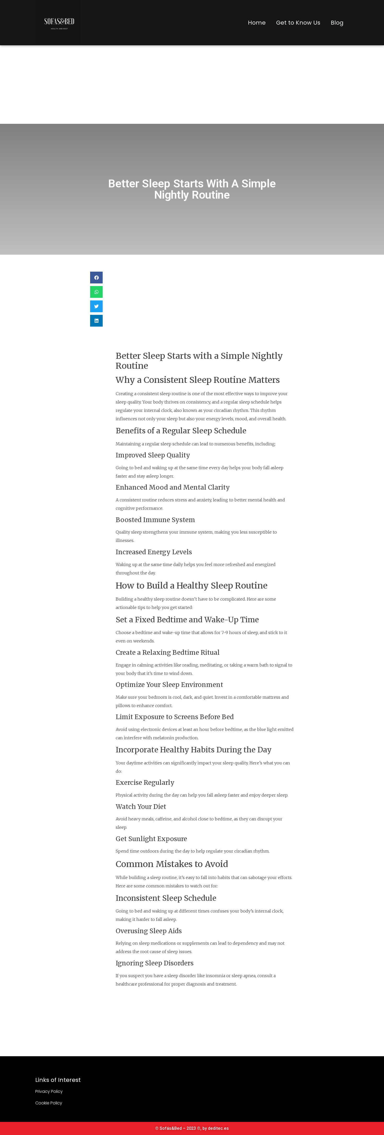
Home (257, 23)
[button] (96, 277)
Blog (337, 23)
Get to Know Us (298, 23)
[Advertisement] (192, 84)
